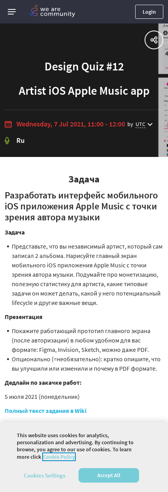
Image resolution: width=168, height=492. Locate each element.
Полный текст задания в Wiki (45, 411)
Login (149, 11)
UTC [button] (140, 124)
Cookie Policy (59, 456)
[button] (11, 11)
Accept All (108, 475)
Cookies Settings (44, 475)
